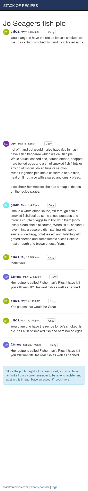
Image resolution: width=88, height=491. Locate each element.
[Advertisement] (44, 97)
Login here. (62, 379)
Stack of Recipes (20, 5)
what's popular (39, 487)
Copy (51, 32)
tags (54, 487)
